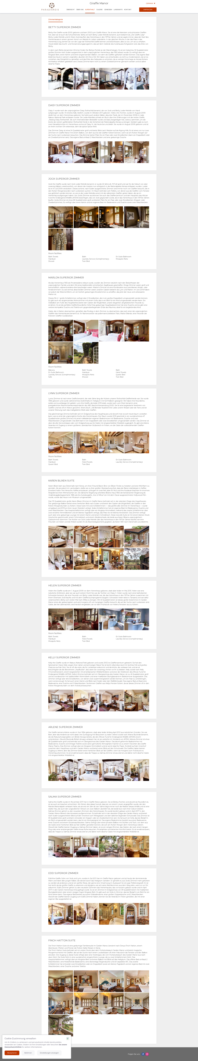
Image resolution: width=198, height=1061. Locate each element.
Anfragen (147, 9)
